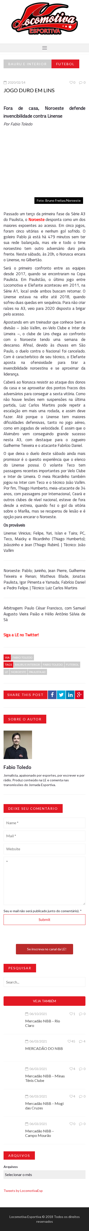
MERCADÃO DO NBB (44, 1048)
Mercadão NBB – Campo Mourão (39, 1133)
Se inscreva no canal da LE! (46, 949)
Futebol (65, 64)
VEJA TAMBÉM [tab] (44, 1001)
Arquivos (11, 1167)
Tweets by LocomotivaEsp (23, 1191)
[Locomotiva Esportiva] (44, 18)
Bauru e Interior (27, 64)
